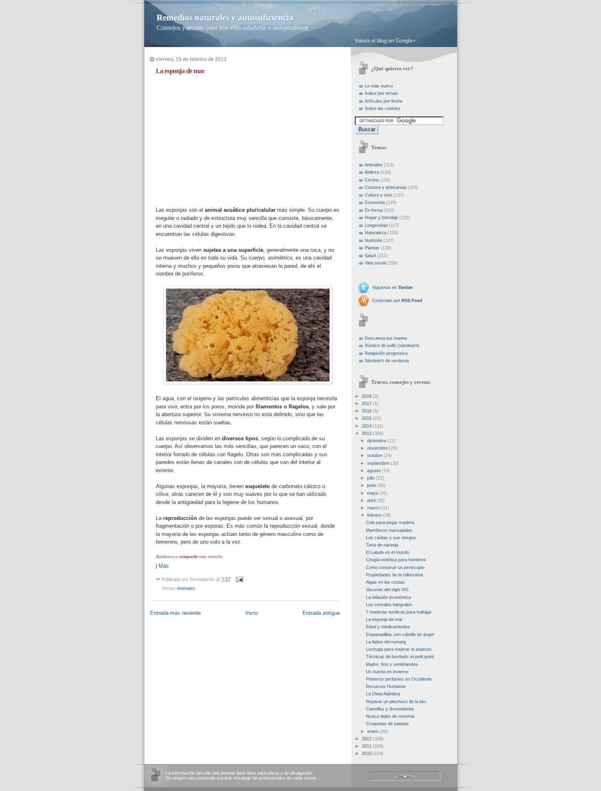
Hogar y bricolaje (381, 217)
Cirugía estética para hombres (396, 559)
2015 (367, 418)
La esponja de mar (180, 71)
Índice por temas (381, 93)
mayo (372, 493)
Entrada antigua (321, 613)
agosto (374, 470)
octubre (374, 455)
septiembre (378, 463)
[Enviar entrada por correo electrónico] (238, 579)
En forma (374, 210)
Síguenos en (392, 287)
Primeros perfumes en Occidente (399, 679)
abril (371, 500)
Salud (370, 255)
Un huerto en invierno (387, 671)
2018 (367, 396)
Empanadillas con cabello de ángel (400, 634)
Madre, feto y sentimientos (392, 664)
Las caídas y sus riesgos (391, 537)
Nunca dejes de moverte (390, 716)
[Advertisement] (224, 138)
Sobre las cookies (382, 108)
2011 (367, 746)
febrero (374, 515)
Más (164, 566)
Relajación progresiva (386, 353)
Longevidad (376, 225)
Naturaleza (375, 232)
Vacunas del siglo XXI (387, 589)
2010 (367, 753)
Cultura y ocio (378, 195)
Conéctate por (397, 300)
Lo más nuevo (379, 85)
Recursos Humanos (386, 686)
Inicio (251, 613)
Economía (375, 202)
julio (371, 477)
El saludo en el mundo (387, 552)
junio (371, 485)
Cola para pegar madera (390, 522)
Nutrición (373, 240)
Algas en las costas (385, 582)
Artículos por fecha (383, 101)
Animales (186, 588)
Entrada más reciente (175, 613)
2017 (367, 403)
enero (373, 731)
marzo (373, 507)
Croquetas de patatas (387, 723)
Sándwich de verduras (387, 360)
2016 (367, 410)
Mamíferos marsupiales (389, 530)
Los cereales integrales (389, 604)
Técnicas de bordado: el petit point (400, 656)
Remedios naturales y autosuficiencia (225, 17)
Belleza (372, 172)
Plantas (372, 247)
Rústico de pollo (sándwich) (392, 345)
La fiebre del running (386, 641)
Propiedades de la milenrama (394, 574)
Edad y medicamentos (388, 626)
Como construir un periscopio (395, 567)
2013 (367, 433)
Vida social (375, 262)
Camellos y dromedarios (390, 708)
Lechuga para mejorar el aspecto (398, 649)
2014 (367, 426)
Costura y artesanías (386, 187)
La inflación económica (388, 597)
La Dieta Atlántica (383, 693)
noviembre (377, 448)
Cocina (372, 179)
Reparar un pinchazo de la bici (396, 701)
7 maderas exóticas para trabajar (399, 611)
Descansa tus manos (386, 338)
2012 (367, 738)
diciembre (376, 440)
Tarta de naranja (382, 544)
